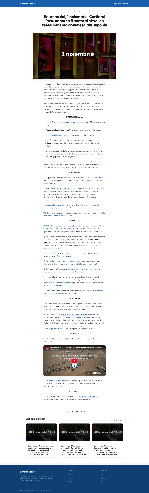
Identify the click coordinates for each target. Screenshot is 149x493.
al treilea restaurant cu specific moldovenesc (82, 269)
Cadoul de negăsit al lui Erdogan (60, 253)
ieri (97, 226)
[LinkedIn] (81, 411)
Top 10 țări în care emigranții (58, 135)
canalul (78, 103)
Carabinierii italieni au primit (58, 380)
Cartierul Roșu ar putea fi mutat (58, 162)
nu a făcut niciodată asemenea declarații (72, 314)
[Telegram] (77, 411)
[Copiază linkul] (85, 411)
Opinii (71, 475)
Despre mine (117, 3)
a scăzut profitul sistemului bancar (59, 216)
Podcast (71, 478)
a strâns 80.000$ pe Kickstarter (66, 122)
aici (64, 112)
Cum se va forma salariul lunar (56, 205)
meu (82, 103)
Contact (125, 3)
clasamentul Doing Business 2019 (90, 178)
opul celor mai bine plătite (88, 396)
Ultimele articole (106, 475)
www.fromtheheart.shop (60, 283)
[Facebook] (72, 411)
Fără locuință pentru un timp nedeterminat (64, 261)
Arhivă (103, 478)
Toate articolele (115, 420)
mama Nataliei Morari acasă (60, 229)
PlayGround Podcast (107, 482)
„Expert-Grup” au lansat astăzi (64, 188)
